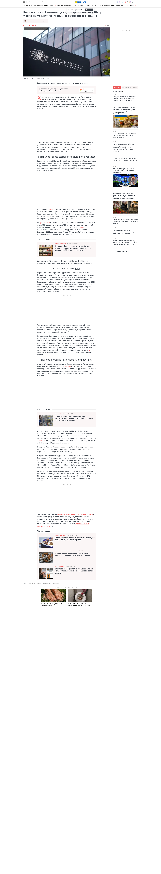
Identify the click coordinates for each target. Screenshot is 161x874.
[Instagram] (130, 2)
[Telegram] (122, 2)
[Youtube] (125, 2)
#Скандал (30, 583)
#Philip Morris (47, 583)
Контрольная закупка (64, 5)
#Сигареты (38, 583)
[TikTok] (132, 2)
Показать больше (123, 251)
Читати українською (30, 25)
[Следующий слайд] (139, 5)
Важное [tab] (135, 87)
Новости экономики (60, 243)
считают (92, 350)
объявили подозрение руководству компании (75, 514)
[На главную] (80, 2)
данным (80, 227)
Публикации (58, 413)
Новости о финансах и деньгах (63, 550)
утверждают (45, 223)
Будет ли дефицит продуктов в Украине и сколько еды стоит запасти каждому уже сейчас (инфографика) (124, 109)
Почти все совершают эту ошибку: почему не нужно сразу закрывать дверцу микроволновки (125, 160)
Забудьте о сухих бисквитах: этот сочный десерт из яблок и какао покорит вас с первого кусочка (124, 98)
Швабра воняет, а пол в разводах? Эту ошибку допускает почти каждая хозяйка (125, 135)
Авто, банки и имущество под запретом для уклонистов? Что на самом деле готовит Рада (125, 242)
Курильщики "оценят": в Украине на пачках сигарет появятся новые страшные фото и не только (74, 571)
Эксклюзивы (78, 5)
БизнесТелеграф (91, 5)
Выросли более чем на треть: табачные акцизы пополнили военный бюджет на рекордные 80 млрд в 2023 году (73, 248)
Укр (137, 2)
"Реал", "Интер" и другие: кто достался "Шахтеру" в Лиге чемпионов (124, 170)
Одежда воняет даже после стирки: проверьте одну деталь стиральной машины (125, 221)
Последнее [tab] (117, 87)
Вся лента (116, 91)
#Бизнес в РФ (56, 583)
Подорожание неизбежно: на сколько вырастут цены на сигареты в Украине (72, 554)
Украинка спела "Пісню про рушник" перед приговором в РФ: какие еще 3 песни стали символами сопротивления (124, 196)
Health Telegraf (59, 566)
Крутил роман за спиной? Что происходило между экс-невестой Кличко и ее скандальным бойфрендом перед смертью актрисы (125, 147)
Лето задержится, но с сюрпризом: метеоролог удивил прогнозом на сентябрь (125, 232)
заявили (51, 209)
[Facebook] (117, 2)
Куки (79, 10)
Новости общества (60, 535)
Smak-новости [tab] (126, 87)
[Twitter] (128, 2)
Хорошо (88, 10)
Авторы (131, 5)
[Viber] (119, 2)
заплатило (41, 440)
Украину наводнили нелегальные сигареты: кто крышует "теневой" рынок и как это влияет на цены (74, 418)
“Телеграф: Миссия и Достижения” (111, 5)
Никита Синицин (31, 21)
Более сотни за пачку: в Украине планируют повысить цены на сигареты (75, 539)
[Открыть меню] (24, 2)
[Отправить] (42, 2)
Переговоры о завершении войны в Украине (38, 5)
